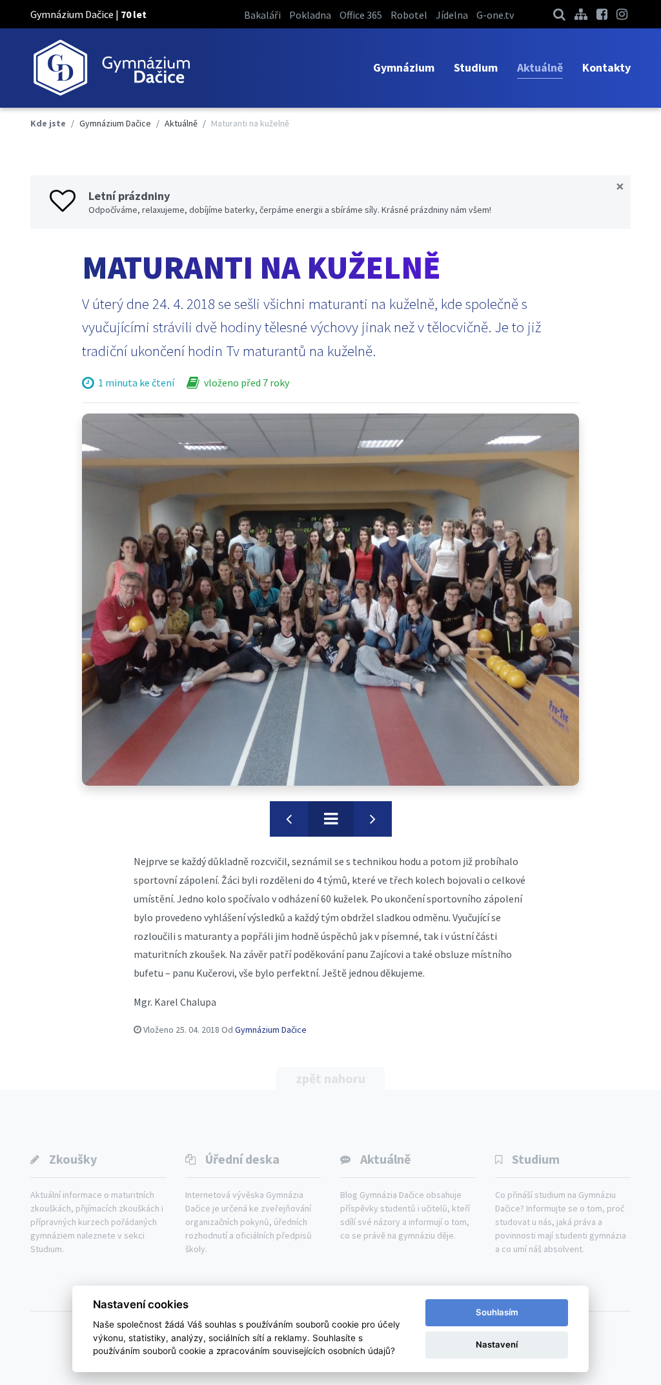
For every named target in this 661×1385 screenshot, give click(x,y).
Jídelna (452, 14)
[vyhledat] (559, 14)
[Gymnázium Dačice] (111, 68)
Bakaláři (262, 14)
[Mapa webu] (581, 14)
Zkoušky (73, 1159)
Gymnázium (403, 67)
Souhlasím (497, 1312)
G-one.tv (495, 14)
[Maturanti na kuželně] (330, 600)
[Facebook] (602, 14)
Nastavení (497, 1344)
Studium (476, 67)
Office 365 (361, 14)
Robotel (409, 14)
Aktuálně (540, 67)
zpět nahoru (330, 1078)
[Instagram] (622, 14)
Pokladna (310, 14)
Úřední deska (242, 1159)
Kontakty (606, 67)
